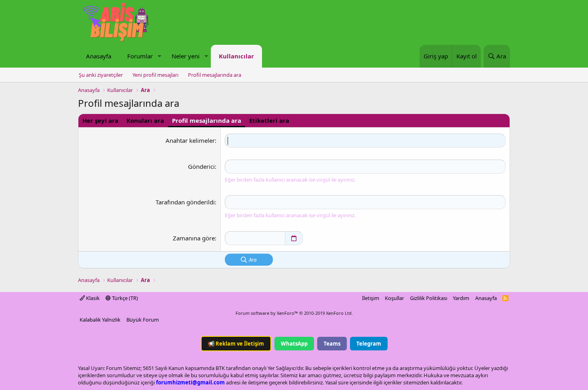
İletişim (370, 298)
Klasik (92, 298)
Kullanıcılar (236, 56)
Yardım (461, 298)
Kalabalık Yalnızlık (100, 319)
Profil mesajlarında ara (214, 74)
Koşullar (394, 298)
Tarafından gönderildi (185, 202)
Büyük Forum (142, 319)
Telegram (368, 343)
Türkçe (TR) (124, 298)
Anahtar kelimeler (190, 140)
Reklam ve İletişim (236, 343)
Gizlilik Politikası (428, 298)
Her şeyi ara (100, 120)
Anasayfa (98, 56)
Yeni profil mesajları (155, 74)
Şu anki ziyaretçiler (101, 74)
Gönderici (201, 166)
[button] (159, 56)
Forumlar (140, 56)
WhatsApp (294, 343)
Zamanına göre (194, 238)
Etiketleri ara (269, 120)
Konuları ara (145, 120)
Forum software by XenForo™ (294, 313)
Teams (332, 343)
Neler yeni (186, 56)
